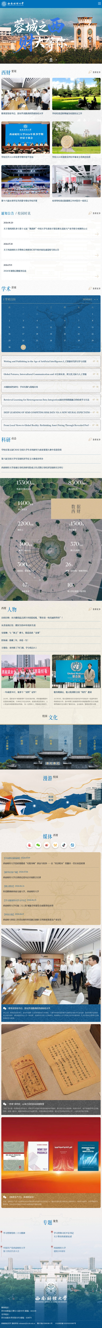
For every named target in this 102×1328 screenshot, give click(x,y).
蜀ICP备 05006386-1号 (44, 1323)
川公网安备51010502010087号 (65, 1323)
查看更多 (97, 72)
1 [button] (45, 60)
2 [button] (51, 60)
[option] (51, 33)
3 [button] (56, 60)
